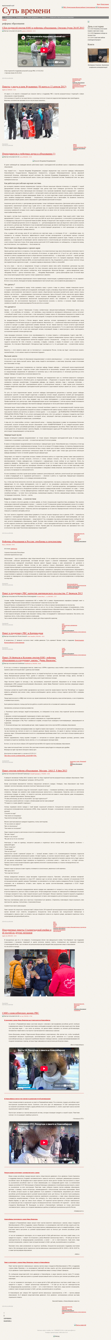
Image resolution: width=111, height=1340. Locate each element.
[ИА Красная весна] (102, 7)
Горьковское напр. (77, 78)
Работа (44, 17)
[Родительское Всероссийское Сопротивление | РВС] (78, 7)
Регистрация (105, 4)
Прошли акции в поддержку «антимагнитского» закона (21, 1172)
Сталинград (77, 1010)
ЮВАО (75, 144)
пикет (73, 81)
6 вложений (5, 623)
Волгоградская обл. (79, 1003)
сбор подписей (76, 84)
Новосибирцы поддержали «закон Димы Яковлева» (21, 1219)
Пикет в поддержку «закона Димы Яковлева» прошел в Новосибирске (27, 1262)
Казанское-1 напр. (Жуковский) (78, 761)
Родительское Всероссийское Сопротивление (74, 631)
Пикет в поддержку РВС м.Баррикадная (22, 633)
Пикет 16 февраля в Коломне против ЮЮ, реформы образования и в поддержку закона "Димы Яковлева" (29, 659)
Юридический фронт (72, 584)
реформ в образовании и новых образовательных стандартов (69, 927)
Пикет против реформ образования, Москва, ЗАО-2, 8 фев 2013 (34, 770)
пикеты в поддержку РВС (79, 147)
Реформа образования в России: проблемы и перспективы (31, 541)
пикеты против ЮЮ (67, 1309)
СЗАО (63, 648)
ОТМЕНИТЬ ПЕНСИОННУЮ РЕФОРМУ (62, 17)
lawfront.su (13, 549)
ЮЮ (73, 87)
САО (63, 624)
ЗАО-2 (54, 923)
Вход (98, 4)
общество (76, 540)
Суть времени (26, 9)
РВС (63, 629)
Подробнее (5, 143)
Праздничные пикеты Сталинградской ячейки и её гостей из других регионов (26, 931)
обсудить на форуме (7, 78)
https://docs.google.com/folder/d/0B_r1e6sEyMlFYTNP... (20, 755)
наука (75, 537)
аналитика (77, 535)
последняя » (7, 1321)
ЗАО (54, 922)
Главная (4, 19)
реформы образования (59, 929)
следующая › (8, 1318)
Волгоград (77, 1005)
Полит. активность (32, 17)
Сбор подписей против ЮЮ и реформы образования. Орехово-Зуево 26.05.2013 (43, 27)
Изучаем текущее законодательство (76, 585)
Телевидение (20, 17)
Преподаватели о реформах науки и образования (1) (28, 153)
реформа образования (78, 82)
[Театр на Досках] (88, 22)
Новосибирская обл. (79, 533)
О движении (9, 17)
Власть (76, 536)
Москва (75, 145)
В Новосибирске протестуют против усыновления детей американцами (27, 1099)
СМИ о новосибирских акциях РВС (20, 1012)
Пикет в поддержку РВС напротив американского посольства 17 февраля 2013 (42, 593)
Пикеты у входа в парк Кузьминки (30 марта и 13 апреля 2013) (34, 86)
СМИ (63, 1313)
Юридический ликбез (72, 588)
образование (77, 538)
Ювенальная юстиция (78, 86)
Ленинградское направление (69, 625)
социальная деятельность (79, 85)
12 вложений (5, 760)
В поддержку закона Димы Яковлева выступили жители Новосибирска (27, 1020)
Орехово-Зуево (76, 80)
